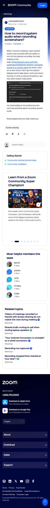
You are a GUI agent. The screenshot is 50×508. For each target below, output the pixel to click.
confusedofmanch (16, 21)
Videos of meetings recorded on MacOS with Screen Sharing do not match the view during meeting (22, 317)
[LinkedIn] (10, 481)
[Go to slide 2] (15, 241)
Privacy (11, 488)
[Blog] (4, 481)
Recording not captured (17, 348)
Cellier (16, 293)
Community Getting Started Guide (21, 160)
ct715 (16, 278)
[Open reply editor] (25, 145)
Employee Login (23, 494)
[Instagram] (27, 481)
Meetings (8, 14)
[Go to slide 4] (25, 241)
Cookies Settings (8, 494)
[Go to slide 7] (34, 241)
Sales (7, 454)
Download (9, 444)
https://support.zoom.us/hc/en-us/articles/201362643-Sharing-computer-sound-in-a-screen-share (25, 65)
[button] (4, 5)
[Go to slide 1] (12, 241)
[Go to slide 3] (20, 241)
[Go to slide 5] (28, 241)
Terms (4, 488)
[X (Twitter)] (15, 481)
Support (8, 465)
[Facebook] (33, 481)
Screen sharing (12, 127)
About (7, 434)
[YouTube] (21, 481)
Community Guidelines (17, 164)
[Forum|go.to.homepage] (19, 5)
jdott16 (17, 263)
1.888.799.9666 (10, 395)
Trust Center (20, 488)
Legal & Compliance (31, 491)
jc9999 (17, 270)
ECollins (17, 286)
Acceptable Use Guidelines (12, 491)
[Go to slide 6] (31, 241)
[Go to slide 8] (38, 241)
